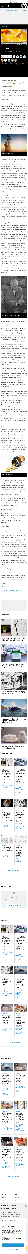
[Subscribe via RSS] (3, 82)
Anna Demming (18, 861)
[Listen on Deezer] (17, 82)
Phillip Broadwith (19, 791)
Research (4, 809)
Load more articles (14, 870)
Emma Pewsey (20, 1163)
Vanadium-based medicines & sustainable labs (19, 1153)
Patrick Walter (18, 1127)
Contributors (18, 1197)
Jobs (11, 10)
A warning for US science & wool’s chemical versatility (13, 747)
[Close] (24, 1224)
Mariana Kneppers (5, 783)
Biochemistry (5, 586)
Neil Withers (6, 1029)
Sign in (9, 905)
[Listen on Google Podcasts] (10, 82)
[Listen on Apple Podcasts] (7, 82)
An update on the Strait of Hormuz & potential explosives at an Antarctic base (14, 720)
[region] (13, 1238)
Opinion (4, 845)
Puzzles (24, 10)
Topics (2, 1200)
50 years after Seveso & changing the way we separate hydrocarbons (13, 693)
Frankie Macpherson (19, 789)
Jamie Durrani (5, 787)
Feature (17, 845)
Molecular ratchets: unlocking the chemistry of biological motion (20, 851)
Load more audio (14, 1042)
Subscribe (3, 1194)
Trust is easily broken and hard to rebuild (7, 849)
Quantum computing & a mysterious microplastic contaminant (20, 1116)
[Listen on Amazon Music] (20, 82)
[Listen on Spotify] (14, 82)
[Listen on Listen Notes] (24, 82)
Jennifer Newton (19, 1165)
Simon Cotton (7, 51)
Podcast (4, 768)
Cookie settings (13, 1249)
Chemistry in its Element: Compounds (12, 590)
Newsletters (6, 10)
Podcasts (4, 26)
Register (18, 905)
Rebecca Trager (4, 1031)
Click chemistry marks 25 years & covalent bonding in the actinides (20, 1020)
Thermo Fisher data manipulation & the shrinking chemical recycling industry (13, 665)
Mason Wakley (7, 785)
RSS (15, 1200)
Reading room (17, 10)
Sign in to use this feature (20, 51)
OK (13, 1245)
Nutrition (4, 594)
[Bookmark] (15, 60)
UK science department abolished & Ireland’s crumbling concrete (13, 639)
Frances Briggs (18, 994)
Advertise (3, 1197)
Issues (16, 1194)
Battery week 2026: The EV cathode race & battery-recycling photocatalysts (7, 1153)
